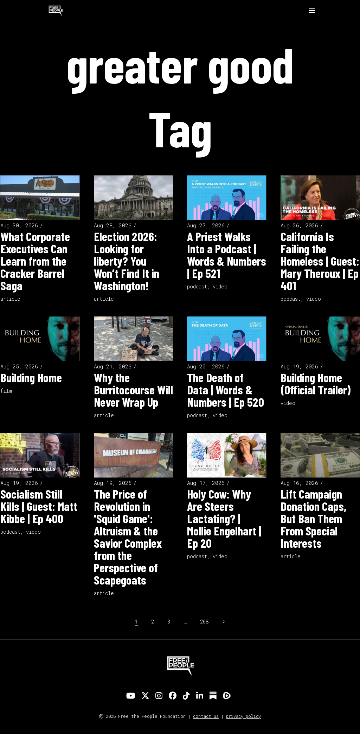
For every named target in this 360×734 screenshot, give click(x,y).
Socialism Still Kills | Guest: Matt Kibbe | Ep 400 (38, 506)
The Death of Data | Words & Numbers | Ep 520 (225, 389)
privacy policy (243, 716)
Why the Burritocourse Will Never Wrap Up (133, 389)
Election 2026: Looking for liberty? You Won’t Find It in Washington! (126, 261)
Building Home (31, 377)
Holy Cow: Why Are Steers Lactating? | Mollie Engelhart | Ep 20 (224, 518)
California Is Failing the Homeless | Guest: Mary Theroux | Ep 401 (320, 261)
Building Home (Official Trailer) (316, 383)
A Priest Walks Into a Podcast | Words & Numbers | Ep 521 (226, 254)
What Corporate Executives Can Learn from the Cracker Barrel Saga (35, 261)
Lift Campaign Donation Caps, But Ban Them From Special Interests (313, 518)
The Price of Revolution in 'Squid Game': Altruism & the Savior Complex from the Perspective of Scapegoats (128, 536)
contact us (206, 716)
